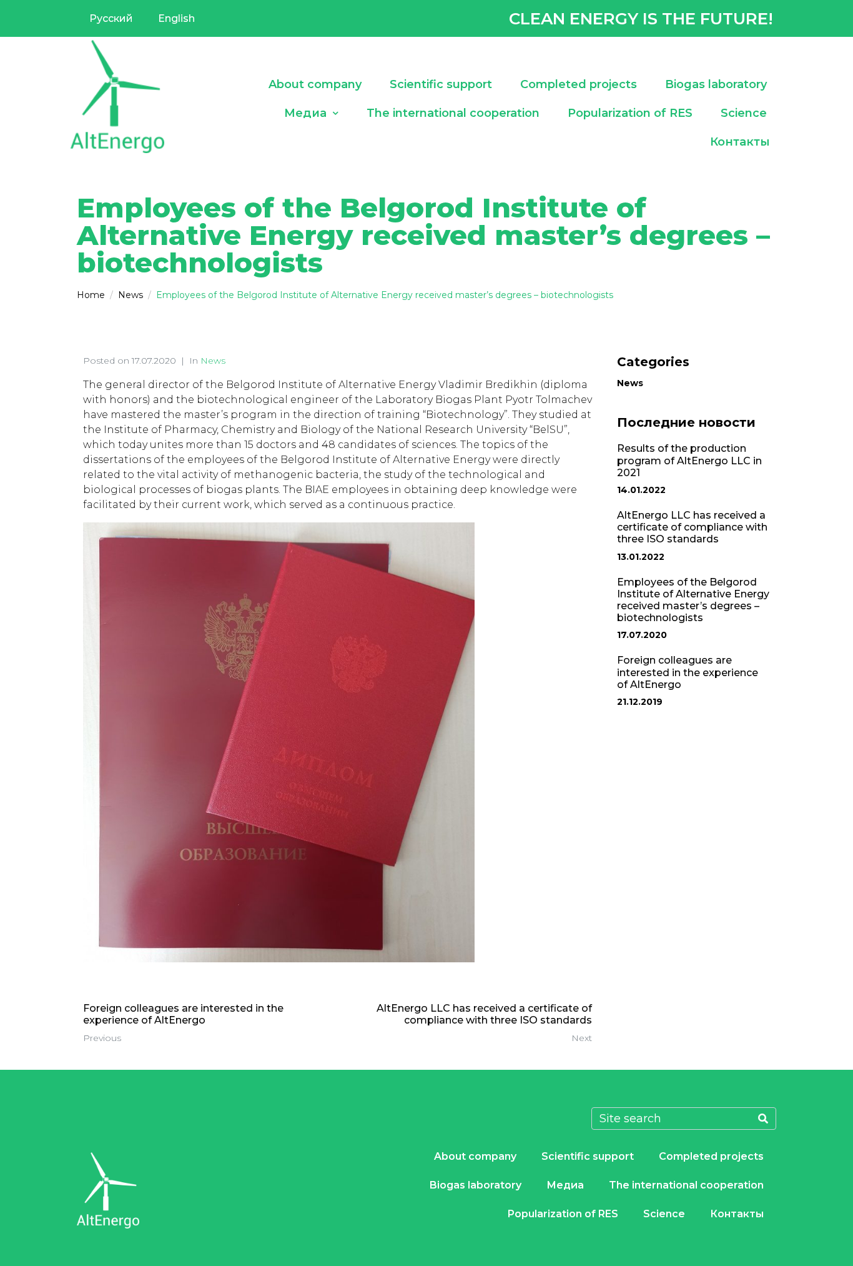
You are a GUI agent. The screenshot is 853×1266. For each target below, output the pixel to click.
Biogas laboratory (716, 84)
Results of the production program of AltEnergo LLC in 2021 (689, 460)
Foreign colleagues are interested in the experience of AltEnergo (687, 672)
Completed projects (578, 84)
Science (744, 113)
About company (315, 84)
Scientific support (441, 84)
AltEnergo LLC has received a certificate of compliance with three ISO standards (692, 527)
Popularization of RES (630, 113)
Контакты (740, 142)
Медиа (305, 113)
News (212, 360)
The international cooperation (453, 113)
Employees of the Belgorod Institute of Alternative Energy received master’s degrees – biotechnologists (693, 600)
